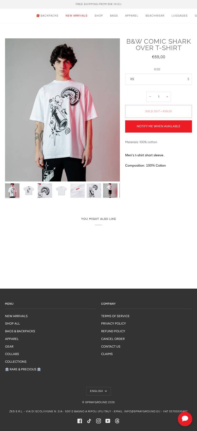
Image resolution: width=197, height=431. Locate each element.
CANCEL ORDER (113, 339)
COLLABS (12, 354)
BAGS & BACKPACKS (20, 331)
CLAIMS (107, 354)
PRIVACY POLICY (113, 323)
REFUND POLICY (113, 331)
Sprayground (96, 402)
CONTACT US (110, 346)
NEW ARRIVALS (16, 316)
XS (132, 79)
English (97, 391)
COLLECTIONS (15, 361)
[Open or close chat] (185, 419)
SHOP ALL (12, 323)
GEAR (9, 346)
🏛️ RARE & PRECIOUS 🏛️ (23, 369)
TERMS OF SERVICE (115, 316)
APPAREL (12, 339)
